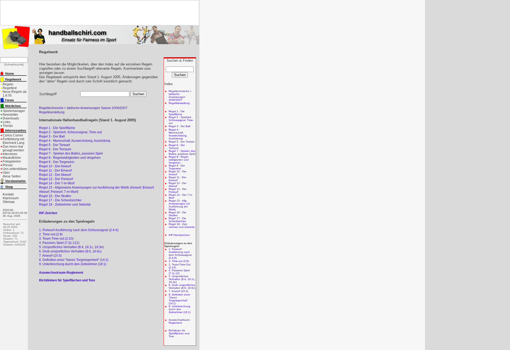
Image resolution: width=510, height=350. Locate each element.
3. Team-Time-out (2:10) (56, 238)
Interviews (10, 154)
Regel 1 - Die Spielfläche (57, 128)
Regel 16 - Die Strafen (55, 196)
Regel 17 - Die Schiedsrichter (60, 200)
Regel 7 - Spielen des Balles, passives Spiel (71, 153)
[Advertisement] (97, 13)
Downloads (11, 118)
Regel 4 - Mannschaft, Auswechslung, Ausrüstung (74, 141)
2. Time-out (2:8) (51, 234)
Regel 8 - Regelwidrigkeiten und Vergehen (70, 158)
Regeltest (9, 88)
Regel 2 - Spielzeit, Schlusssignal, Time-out (70, 132)
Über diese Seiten (12, 174)
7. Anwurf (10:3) (50, 255)
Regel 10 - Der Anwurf (55, 166)
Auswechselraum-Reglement (61, 272)
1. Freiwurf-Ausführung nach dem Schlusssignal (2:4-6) (78, 230)
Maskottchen (12, 158)
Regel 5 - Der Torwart (54, 145)
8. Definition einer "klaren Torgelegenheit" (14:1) (73, 260)
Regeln (8, 84)
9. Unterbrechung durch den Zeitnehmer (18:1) (72, 264)
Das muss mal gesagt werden (13, 148)
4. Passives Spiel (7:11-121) (59, 243)
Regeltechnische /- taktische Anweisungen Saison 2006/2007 (83, 108)
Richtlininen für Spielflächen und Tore (67, 280)
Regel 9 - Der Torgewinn (56, 162)
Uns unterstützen (15, 169)
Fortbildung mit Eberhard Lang (13, 141)
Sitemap (9, 202)
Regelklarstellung (52, 112)
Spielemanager (14, 111)
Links (6, 122)
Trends (8, 126)
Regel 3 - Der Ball (52, 136)
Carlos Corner (13, 135)
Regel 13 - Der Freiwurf (56, 179)
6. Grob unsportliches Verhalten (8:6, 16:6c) (70, 251)
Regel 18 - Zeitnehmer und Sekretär (65, 204)
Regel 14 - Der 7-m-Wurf (56, 183)
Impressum (11, 198)
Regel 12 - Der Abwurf (55, 175)
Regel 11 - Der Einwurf (55, 170)
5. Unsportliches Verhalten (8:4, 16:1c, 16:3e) (71, 247)
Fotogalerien (12, 161)
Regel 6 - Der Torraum (55, 149)
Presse (8, 165)
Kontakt (8, 194)
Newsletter (10, 114)
